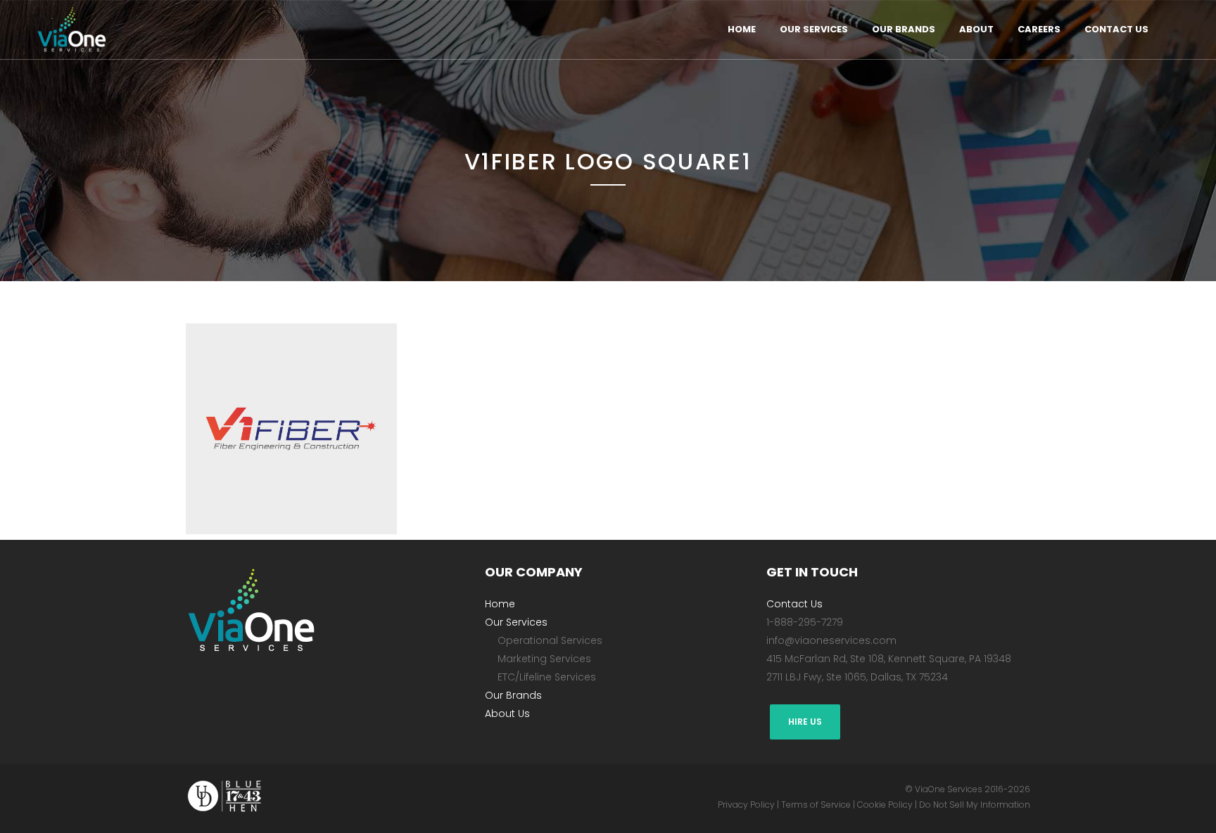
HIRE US (805, 722)
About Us (507, 713)
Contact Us (794, 604)
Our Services (516, 622)
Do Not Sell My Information (974, 805)
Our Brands (513, 695)
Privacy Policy (746, 805)
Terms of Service (816, 805)
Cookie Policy (885, 805)
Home (500, 604)
